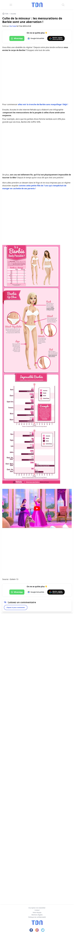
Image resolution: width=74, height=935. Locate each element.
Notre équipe (37, 912)
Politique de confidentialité (37, 917)
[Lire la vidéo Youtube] (37, 508)
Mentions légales (37, 915)
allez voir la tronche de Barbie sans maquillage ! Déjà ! (43, 104)
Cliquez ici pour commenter (15, 607)
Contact (37, 910)
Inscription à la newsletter (37, 908)
